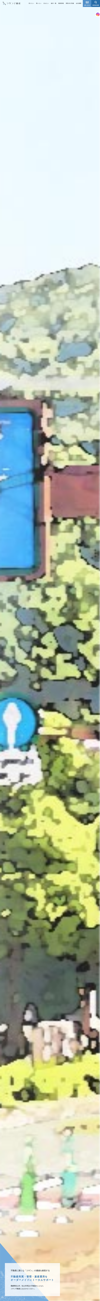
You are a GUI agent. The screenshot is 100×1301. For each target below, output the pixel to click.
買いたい (39, 3)
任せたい (46, 3)
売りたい (31, 3)
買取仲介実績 (70, 3)
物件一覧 (53, 3)
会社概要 (78, 3)
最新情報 (61, 3)
